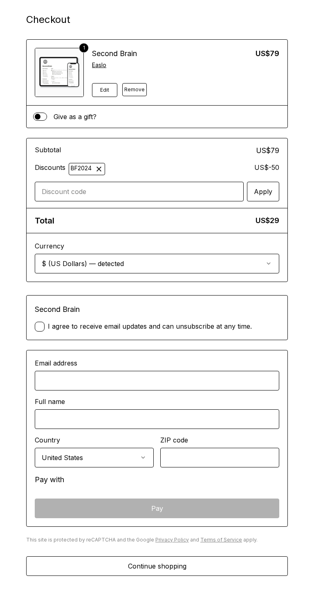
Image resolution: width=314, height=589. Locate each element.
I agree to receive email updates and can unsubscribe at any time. (150, 326)
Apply (263, 191)
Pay (157, 508)
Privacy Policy (172, 540)
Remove (134, 89)
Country (47, 440)
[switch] (40, 117)
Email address (56, 363)
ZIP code (174, 440)
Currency (49, 246)
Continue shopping (157, 566)
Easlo (99, 64)
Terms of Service (221, 540)
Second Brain (114, 53)
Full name (50, 401)
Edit (104, 90)
